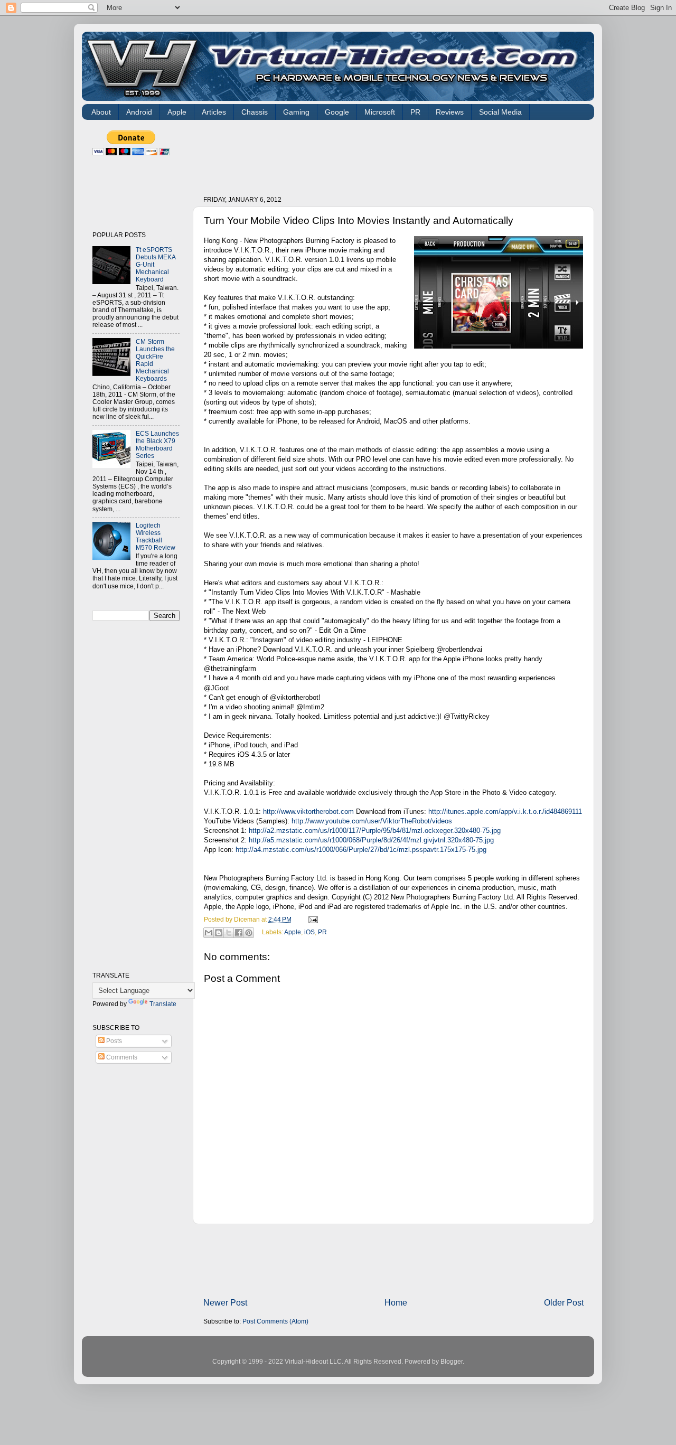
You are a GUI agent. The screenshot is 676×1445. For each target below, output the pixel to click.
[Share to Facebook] (238, 932)
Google (337, 112)
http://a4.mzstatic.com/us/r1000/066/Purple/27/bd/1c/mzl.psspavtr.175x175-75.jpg (361, 849)
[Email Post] (311, 919)
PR (415, 112)
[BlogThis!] (218, 932)
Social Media (500, 112)
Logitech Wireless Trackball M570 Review (155, 536)
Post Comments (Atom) (275, 1321)
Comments (121, 1057)
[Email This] (208, 932)
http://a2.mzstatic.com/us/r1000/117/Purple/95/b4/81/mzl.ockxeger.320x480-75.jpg (375, 830)
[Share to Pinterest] (248, 932)
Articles (214, 112)
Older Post (564, 1302)
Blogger (451, 1361)
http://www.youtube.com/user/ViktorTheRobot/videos (372, 821)
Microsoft (379, 112)
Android (139, 112)
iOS (309, 931)
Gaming (296, 112)
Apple (176, 112)
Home (395, 1302)
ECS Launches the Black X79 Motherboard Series (157, 444)
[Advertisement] (395, 154)
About (101, 112)
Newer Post (225, 1302)
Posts (113, 1040)
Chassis (254, 112)
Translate (162, 1003)
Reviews (450, 112)
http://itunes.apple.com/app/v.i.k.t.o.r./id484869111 (505, 811)
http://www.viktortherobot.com (308, 811)
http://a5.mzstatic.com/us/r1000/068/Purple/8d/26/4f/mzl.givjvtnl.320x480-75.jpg (371, 840)
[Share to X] (228, 932)
